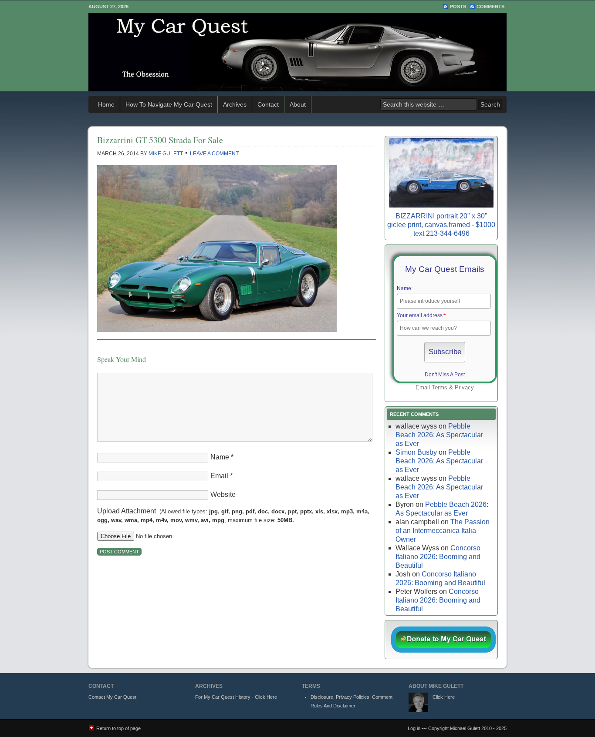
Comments (490, 6)
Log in (414, 728)
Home (106, 104)
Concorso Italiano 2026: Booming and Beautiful (438, 556)
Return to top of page (118, 728)
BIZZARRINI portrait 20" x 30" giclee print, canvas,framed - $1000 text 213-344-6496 (441, 224)
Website (223, 494)
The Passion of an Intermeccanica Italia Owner (443, 530)
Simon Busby (416, 452)
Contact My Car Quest (112, 697)
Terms (439, 387)
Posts (458, 6)
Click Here (444, 697)
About (298, 104)
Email (219, 475)
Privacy (464, 387)
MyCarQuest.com (297, 52)
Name (219, 457)
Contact (268, 104)
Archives (235, 104)
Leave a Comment (214, 154)
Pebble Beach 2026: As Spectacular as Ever (439, 434)
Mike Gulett (166, 154)
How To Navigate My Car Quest (168, 104)
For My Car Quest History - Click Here (236, 697)
